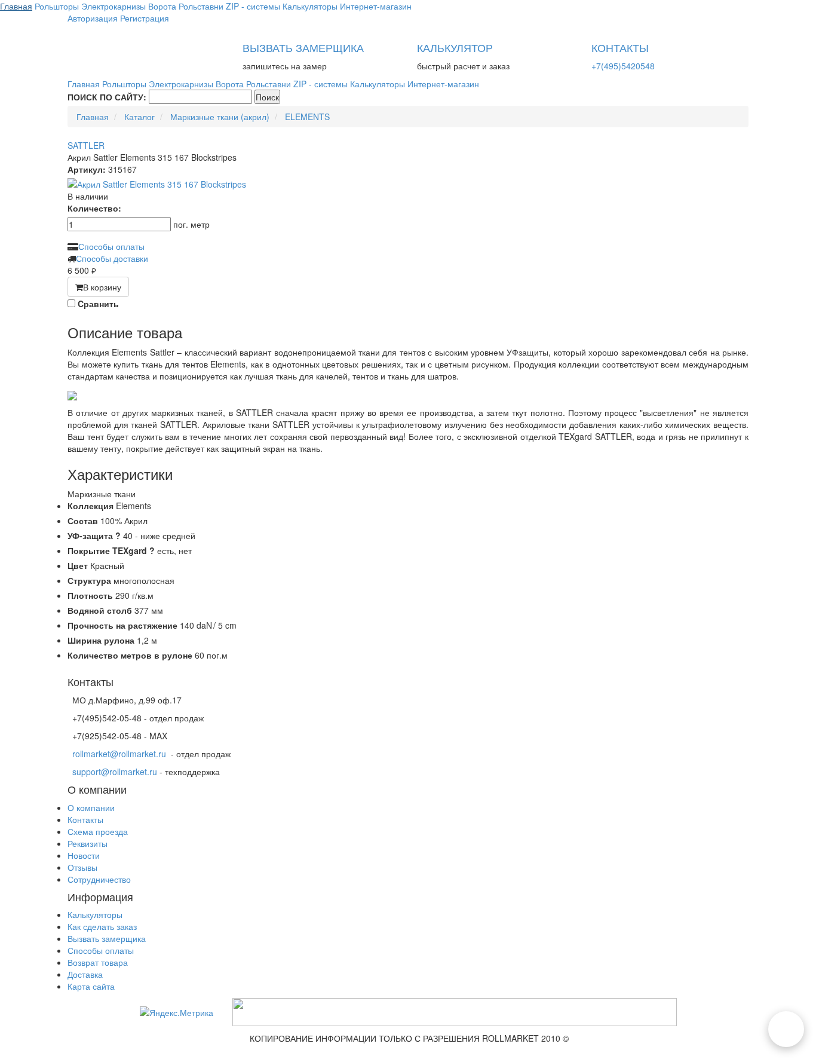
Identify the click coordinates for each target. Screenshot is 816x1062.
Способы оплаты (111, 246)
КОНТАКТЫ (620, 47)
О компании (91, 807)
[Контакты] (786, 1029)
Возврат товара (98, 962)
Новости (84, 855)
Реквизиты (88, 843)
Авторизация (93, 18)
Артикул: (87, 169)
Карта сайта (91, 986)
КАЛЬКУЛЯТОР (455, 47)
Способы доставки (112, 258)
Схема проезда (98, 831)
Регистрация (144, 18)
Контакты (85, 819)
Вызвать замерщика (107, 938)
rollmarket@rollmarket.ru (119, 754)
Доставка (85, 974)
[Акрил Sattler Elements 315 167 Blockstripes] (408, 184)
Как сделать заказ (102, 926)
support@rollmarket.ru (114, 772)
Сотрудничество (99, 879)
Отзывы (82, 867)
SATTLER (86, 145)
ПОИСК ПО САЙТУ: (107, 97)
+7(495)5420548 (623, 66)
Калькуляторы (95, 914)
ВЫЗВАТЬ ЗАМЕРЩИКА (303, 47)
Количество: (94, 208)
